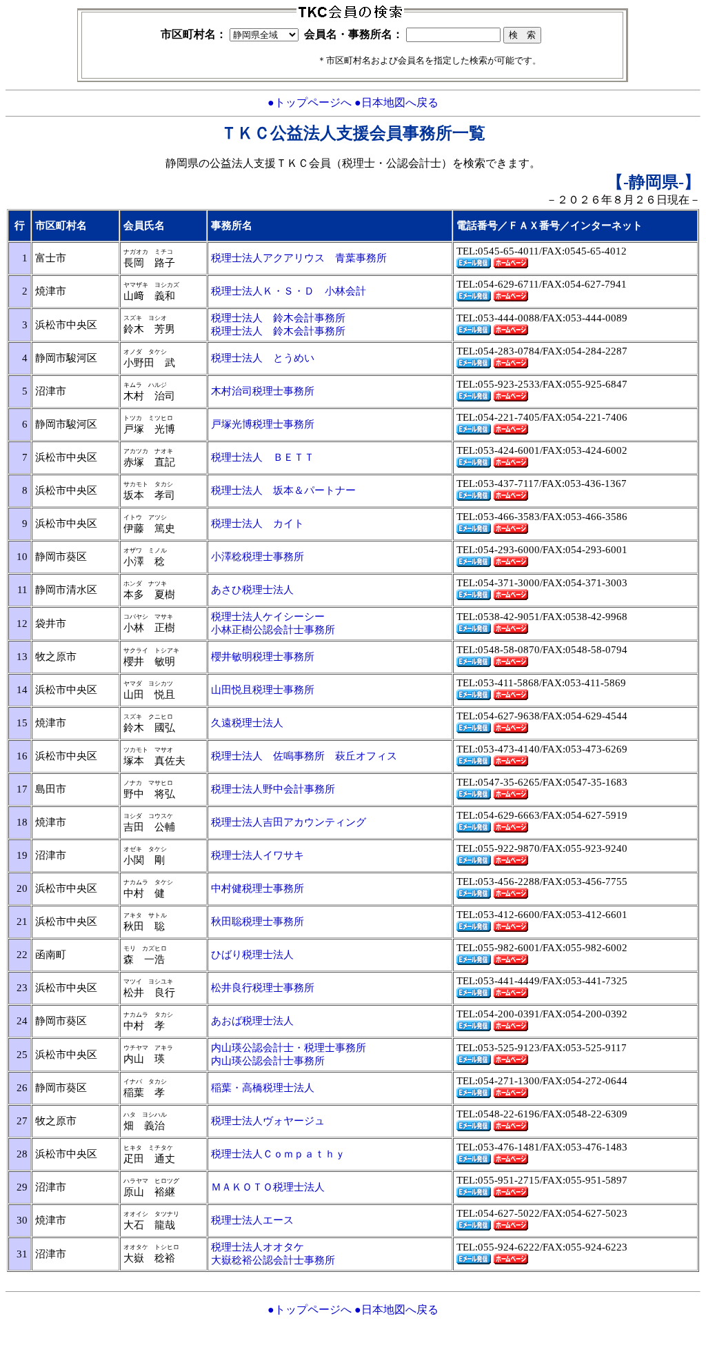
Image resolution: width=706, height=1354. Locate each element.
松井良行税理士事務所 (262, 987)
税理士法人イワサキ (257, 855)
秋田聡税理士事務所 (257, 921)
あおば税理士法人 (252, 1020)
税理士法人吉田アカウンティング (288, 822)
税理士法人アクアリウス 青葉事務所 (299, 257)
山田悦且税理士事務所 (262, 689)
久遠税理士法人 (247, 722)
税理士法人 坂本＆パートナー (283, 490)
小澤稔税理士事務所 (257, 556)
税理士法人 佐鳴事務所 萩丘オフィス (304, 755)
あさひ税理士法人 (252, 589)
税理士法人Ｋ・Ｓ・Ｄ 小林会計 (288, 291)
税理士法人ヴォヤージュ (268, 1120)
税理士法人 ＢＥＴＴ (262, 457)
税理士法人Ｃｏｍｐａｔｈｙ (278, 1153)
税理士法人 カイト (257, 523)
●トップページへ (310, 102)
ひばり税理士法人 (252, 954)
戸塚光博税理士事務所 (262, 424)
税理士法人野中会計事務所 (273, 789)
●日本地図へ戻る (396, 102)
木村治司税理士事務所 (262, 391)
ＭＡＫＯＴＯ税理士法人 (268, 1187)
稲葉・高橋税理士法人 (262, 1087)
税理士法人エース (252, 1220)
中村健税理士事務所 (257, 888)
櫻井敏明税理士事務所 (262, 656)
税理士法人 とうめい (262, 358)
